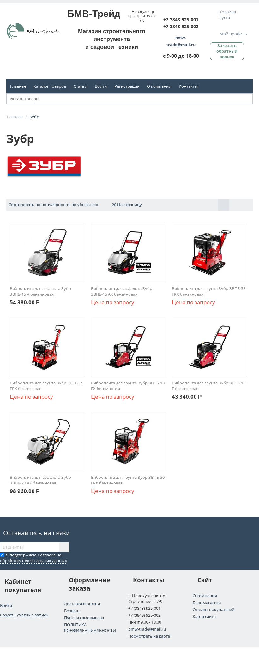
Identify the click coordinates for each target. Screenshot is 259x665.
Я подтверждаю (33, 557)
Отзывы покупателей (213, 609)
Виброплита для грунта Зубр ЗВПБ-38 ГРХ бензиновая (208, 291)
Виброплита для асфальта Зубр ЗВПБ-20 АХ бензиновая (40, 480)
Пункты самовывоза (84, 617)
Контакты (188, 86)
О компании (159, 86)
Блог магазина (207, 602)
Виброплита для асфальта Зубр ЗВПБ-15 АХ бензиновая (121, 291)
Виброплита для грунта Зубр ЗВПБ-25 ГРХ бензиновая (46, 385)
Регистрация (126, 86)
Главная (18, 86)
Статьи (80, 86)
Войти (101, 86)
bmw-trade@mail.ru (147, 629)
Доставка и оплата (82, 604)
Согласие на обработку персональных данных (33, 557)
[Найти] (248, 99)
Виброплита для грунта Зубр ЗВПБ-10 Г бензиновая (208, 385)
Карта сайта (204, 616)
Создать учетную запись (24, 615)
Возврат (72, 611)
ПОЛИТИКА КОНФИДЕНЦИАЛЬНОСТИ (90, 627)
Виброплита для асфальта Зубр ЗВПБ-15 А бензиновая (40, 291)
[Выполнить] (64, 547)
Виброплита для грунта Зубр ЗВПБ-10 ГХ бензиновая (128, 385)
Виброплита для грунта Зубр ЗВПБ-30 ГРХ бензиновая (128, 480)
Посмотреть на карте (149, 636)
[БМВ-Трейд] (33, 30)
